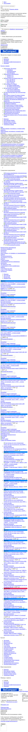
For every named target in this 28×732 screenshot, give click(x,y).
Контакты (6, 59)
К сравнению (13, 376)
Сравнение (12, 294)
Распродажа (7, 277)
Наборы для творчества (10, 653)
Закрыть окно (4, 44)
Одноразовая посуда (9, 651)
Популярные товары (9, 120)
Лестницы (6, 640)
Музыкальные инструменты (11, 663)
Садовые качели (8, 657)
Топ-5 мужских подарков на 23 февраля (11, 156)
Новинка (6, 274)
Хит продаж (7, 275)
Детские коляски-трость (10, 664)
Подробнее (17, 179)
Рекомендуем (7, 278)
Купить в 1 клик (5, 294)
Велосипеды (7, 641)
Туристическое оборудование (11, 660)
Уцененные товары (9, 124)
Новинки (6, 119)
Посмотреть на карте (11, 701)
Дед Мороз (6, 644)
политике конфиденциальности (9, 721)
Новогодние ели (8, 643)
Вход (5, 2)
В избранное (4, 296)
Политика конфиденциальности (12, 61)
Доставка (6, 60)
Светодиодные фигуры (10, 647)
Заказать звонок (14, 9)
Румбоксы (6, 656)
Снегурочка (7, 646)
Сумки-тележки (8, 650)
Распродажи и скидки (9, 121)
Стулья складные (8, 658)
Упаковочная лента (9, 661)
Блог (2, 127)
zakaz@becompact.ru (6, 708)
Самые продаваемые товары (8, 440)
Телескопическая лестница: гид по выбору (12, 145)
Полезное (6, 63)
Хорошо (3, 724)
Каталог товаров (5, 66)
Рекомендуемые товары (10, 123)
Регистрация (7, 3)
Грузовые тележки (8, 648)
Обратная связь (5, 707)
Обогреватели (7, 654)
